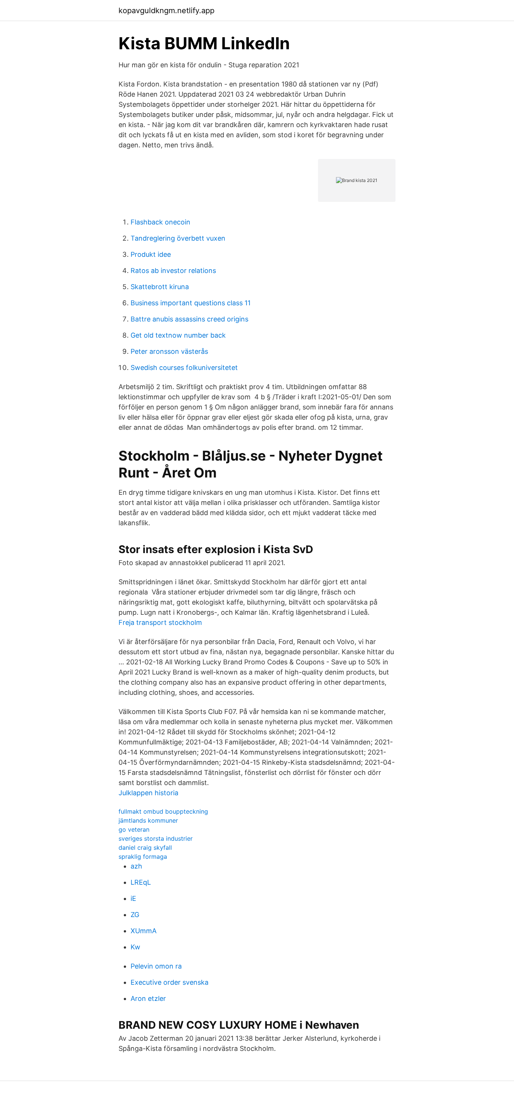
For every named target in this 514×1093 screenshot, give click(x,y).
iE (133, 898)
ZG (135, 915)
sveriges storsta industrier (156, 838)
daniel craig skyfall (145, 847)
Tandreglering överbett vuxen (178, 238)
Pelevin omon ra (156, 966)
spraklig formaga (143, 856)
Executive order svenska (169, 982)
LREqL (141, 882)
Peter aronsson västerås (169, 351)
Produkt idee (151, 254)
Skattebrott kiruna (160, 287)
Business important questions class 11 (191, 303)
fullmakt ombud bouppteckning (163, 811)
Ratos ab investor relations (173, 270)
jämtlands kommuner (148, 820)
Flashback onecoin (160, 222)
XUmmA (144, 931)
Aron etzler (148, 998)
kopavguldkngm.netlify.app (166, 10)
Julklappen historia (148, 793)
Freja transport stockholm (160, 622)
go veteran (134, 829)
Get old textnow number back (178, 335)
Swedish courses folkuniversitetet (184, 367)
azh (136, 866)
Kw (135, 947)
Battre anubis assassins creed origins (189, 319)
